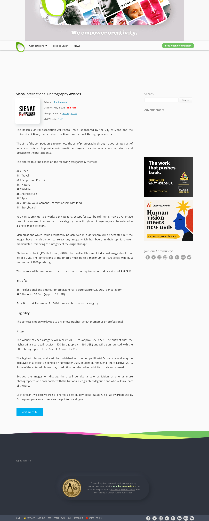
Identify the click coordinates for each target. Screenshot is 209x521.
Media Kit (78, 518)
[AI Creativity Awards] (168, 240)
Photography (60, 101)
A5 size (74, 113)
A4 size (66, 113)
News (77, 45)
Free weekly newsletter (178, 45)
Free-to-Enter (60, 45)
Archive (41, 518)
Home (17, 518)
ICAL (69, 518)
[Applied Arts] (168, 196)
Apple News (59, 518)
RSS (49, 518)
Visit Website (30, 412)
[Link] (60, 119)
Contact (30, 518)
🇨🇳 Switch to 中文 (94, 518)
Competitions (36, 45)
